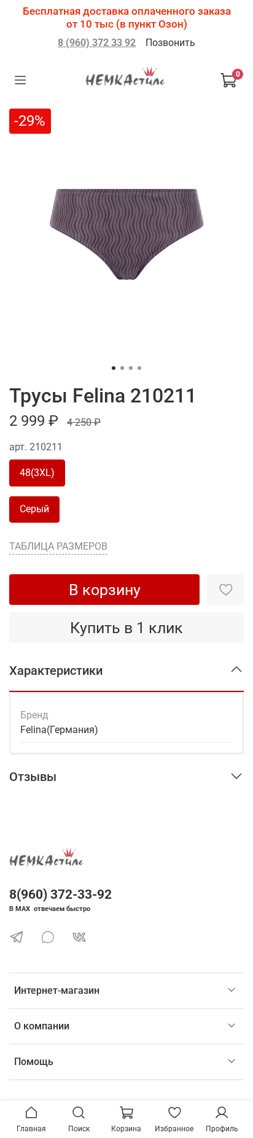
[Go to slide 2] (122, 368)
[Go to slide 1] (113, 368)
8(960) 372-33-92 (60, 894)
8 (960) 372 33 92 (97, 42)
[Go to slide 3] (131, 368)
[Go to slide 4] (139, 368)
